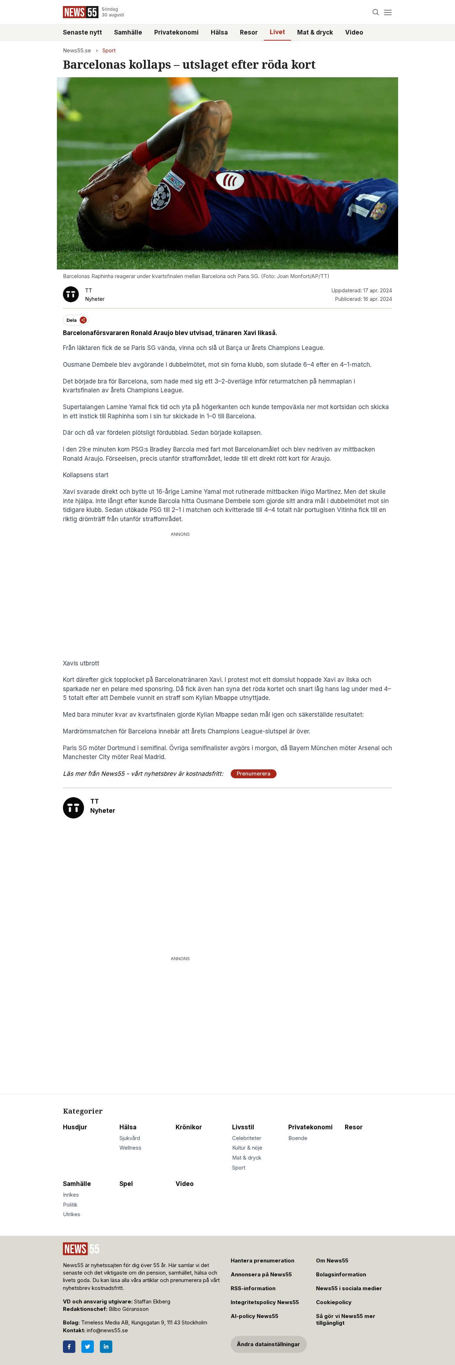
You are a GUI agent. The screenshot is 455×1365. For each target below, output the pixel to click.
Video (354, 32)
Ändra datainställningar (268, 1344)
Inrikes (71, 1195)
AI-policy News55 (254, 1316)
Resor (249, 32)
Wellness (130, 1148)
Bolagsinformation (341, 1274)
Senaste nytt (82, 32)
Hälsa (219, 32)
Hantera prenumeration (262, 1260)
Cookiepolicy (334, 1302)
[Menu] (387, 12)
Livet (277, 32)
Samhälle (128, 32)
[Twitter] (87, 1346)
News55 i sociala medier (349, 1288)
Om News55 (332, 1260)
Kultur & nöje (247, 1148)
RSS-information (253, 1288)
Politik (70, 1205)
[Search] (375, 12)
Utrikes (71, 1214)
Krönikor (189, 1127)
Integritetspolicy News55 (265, 1302)
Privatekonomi (176, 32)
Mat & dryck (315, 32)
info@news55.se (107, 1330)
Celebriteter (246, 1138)
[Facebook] (69, 1346)
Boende (297, 1138)
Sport (109, 50)
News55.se (77, 50)
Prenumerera (254, 773)
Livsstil (243, 1127)
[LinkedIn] (106, 1346)
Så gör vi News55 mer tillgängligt (345, 1319)
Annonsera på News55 (261, 1274)
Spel (126, 1183)
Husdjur (75, 1127)
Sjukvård (129, 1138)
